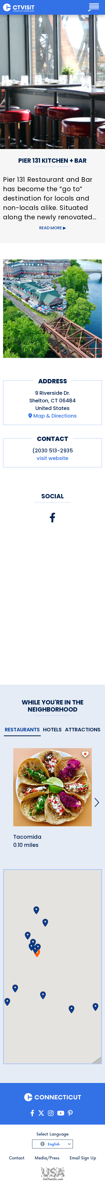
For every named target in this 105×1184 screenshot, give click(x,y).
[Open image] (52, 308)
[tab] (22, 730)
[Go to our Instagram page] (51, 1113)
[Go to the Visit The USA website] (52, 1173)
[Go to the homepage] (18, 7)
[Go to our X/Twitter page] (41, 1113)
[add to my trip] (85, 754)
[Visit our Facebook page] (52, 517)
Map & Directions (55, 415)
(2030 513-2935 (52, 450)
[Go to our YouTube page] (60, 1113)
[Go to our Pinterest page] (70, 1113)
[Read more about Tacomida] (52, 790)
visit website (52, 458)
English (53, 1144)
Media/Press (47, 1158)
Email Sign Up (83, 1158)
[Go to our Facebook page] (32, 1113)
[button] (35, 950)
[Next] (97, 802)
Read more (50, 228)
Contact (16, 1158)
